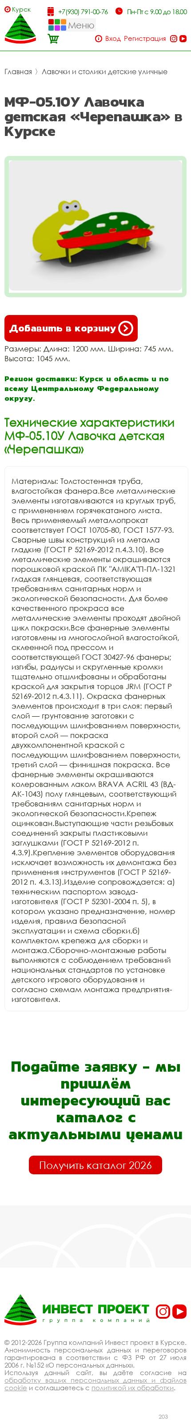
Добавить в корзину (62, 328)
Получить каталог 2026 (95, 1165)
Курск (21, 9)
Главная (18, 71)
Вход (113, 38)
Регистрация (145, 38)
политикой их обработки (133, 1388)
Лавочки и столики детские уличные (104, 71)
